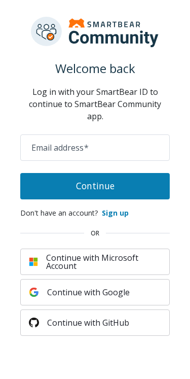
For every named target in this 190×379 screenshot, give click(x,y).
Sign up (115, 213)
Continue (95, 186)
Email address (60, 147)
